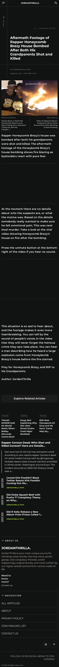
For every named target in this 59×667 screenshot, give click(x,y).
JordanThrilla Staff (22, 69)
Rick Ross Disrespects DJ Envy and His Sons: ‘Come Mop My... (47, 426)
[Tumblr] (38, 390)
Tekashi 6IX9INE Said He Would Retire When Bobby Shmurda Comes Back (8, 428)
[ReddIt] (31, 390)
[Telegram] (45, 390)
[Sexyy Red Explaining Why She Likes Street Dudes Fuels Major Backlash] (29, 407)
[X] (11, 390)
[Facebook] (4, 390)
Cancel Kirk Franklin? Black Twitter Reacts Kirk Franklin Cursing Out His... (23, 480)
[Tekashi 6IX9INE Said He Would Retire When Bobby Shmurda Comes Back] (10, 407)
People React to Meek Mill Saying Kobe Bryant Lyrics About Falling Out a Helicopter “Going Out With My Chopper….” (13, 125)
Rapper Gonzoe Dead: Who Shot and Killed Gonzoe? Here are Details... (25, 444)
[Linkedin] (24, 390)
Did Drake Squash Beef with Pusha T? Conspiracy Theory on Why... (23, 497)
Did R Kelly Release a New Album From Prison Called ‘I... (24, 513)
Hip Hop (3, 23)
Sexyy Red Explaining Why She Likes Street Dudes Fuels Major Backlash (28, 427)
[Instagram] (45, 644)
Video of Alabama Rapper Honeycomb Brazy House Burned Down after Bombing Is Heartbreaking (46, 124)
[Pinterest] (18, 390)
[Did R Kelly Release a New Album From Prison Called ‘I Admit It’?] (52, 517)
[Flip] (51, 390)
